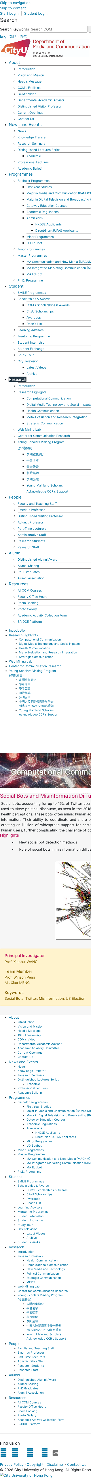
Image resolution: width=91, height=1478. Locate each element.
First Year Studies (39, 187)
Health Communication (43, 411)
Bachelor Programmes (33, 180)
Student (16, 286)
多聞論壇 (33, 479)
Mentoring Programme (34, 336)
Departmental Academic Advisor (41, 100)
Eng (3, 36)
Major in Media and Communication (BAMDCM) (59, 1111)
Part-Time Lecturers (32, 528)
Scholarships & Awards (34, 299)
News (22, 131)
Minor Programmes (40, 237)
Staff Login (9, 13)
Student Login (35, 13)
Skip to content (13, 8)
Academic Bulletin (30, 168)
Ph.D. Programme (30, 280)
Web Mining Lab (29, 429)
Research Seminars (31, 143)
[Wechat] (44, 1454)
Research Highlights (32, 392)
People (15, 497)
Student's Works (29, 1242)
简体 (23, 36)
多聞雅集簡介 (36, 454)
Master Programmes (32, 255)
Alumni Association (31, 578)
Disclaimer (55, 1464)
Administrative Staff (32, 535)
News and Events (25, 124)
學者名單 (33, 460)
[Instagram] (15, 1454)
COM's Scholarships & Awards (48, 305)
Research (17, 379)
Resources (18, 584)
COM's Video (27, 94)
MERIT (31, 1282)
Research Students (31, 541)
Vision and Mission (31, 75)
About (14, 62)
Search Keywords (14, 29)
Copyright (35, 1464)
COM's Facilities (29, 87)
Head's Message (30, 81)
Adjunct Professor (30, 522)
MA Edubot (34, 274)
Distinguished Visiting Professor (40, 516)
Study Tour (26, 355)
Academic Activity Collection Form (42, 615)
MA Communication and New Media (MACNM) (58, 1158)
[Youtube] (29, 1454)
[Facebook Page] (3, 1454)
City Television (28, 361)
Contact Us (26, 119)
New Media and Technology (46, 1269)
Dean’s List (34, 324)
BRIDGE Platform (30, 621)
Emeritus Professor (31, 510)
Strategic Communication (45, 423)
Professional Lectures (33, 162)
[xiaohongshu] (56, 1454)
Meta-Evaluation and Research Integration (57, 417)
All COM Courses (30, 590)
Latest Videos (36, 367)
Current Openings (30, 112)
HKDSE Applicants (48, 224)
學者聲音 (33, 466)
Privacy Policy (12, 1464)
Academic (34, 156)
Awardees (34, 317)
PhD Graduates (29, 572)
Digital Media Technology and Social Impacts (49, 643)
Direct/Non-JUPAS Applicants (56, 230)
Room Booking (28, 603)
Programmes (21, 174)
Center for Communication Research (44, 436)
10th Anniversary (29, 1035)
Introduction (26, 69)
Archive (32, 373)
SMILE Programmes (32, 292)
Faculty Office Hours (32, 596)
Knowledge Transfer (32, 137)
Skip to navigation (15, 2)
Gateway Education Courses (47, 205)
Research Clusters (30, 1256)
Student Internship (31, 342)
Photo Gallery (27, 609)
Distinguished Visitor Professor (39, 106)
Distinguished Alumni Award (37, 559)
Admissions (35, 218)
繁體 (13, 36)
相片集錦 (33, 473)
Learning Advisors (31, 330)
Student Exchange (31, 349)
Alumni (15, 553)
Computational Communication (49, 398)
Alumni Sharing (28, 566)
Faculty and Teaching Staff (37, 503)
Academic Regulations (43, 212)
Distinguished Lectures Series (39, 150)
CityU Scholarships (40, 311)
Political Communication (43, 1273)
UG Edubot (34, 243)
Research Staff (28, 547)
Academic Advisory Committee (39, 1048)
